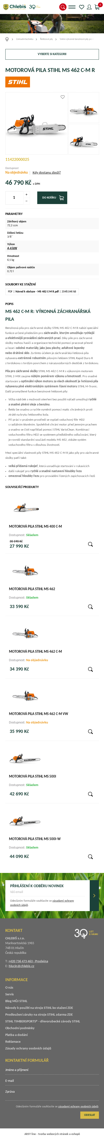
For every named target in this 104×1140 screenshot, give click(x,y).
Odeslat (94, 895)
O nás (9, 988)
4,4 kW (12, 248)
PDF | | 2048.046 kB (42, 291)
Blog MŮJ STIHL (16, 1001)
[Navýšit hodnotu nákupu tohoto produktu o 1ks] (26, 194)
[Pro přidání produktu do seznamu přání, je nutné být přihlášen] (62, 97)
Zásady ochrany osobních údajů (28, 1048)
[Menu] (71, 7)
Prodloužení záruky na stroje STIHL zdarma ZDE (39, 1015)
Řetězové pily (46, 39)
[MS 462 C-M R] (83, 107)
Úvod (8, 39)
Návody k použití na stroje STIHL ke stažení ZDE (39, 1008)
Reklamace (13, 1042)
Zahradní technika (24, 39)
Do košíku (49, 197)
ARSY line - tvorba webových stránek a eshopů (52, 1134)
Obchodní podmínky (20, 1028)
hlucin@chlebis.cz (21, 966)
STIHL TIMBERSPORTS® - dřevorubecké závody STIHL (42, 1021)
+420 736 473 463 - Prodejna (28, 961)
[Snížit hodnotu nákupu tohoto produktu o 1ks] (26, 201)
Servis (9, 994)
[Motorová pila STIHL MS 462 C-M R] (36, 123)
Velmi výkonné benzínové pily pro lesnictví (80, 39)
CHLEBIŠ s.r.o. (21, 7)
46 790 (14, 183)
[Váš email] (47, 894)
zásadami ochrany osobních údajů (78, 1106)
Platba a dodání (16, 1035)
